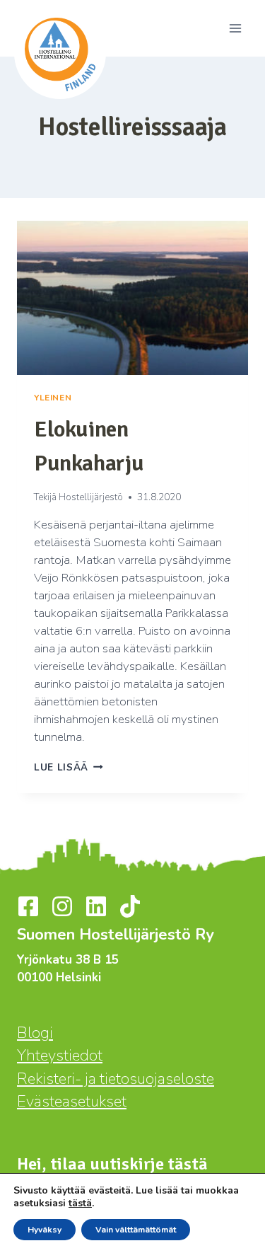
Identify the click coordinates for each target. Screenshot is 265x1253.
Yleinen (52, 397)
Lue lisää (68, 767)
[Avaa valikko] (235, 28)
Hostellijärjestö (91, 497)
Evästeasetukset (71, 1101)
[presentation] (132, 298)
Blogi (35, 1033)
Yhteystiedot (59, 1055)
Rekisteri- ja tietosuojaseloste (115, 1079)
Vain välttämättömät (135, 1229)
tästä (80, 1203)
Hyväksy (44, 1229)
